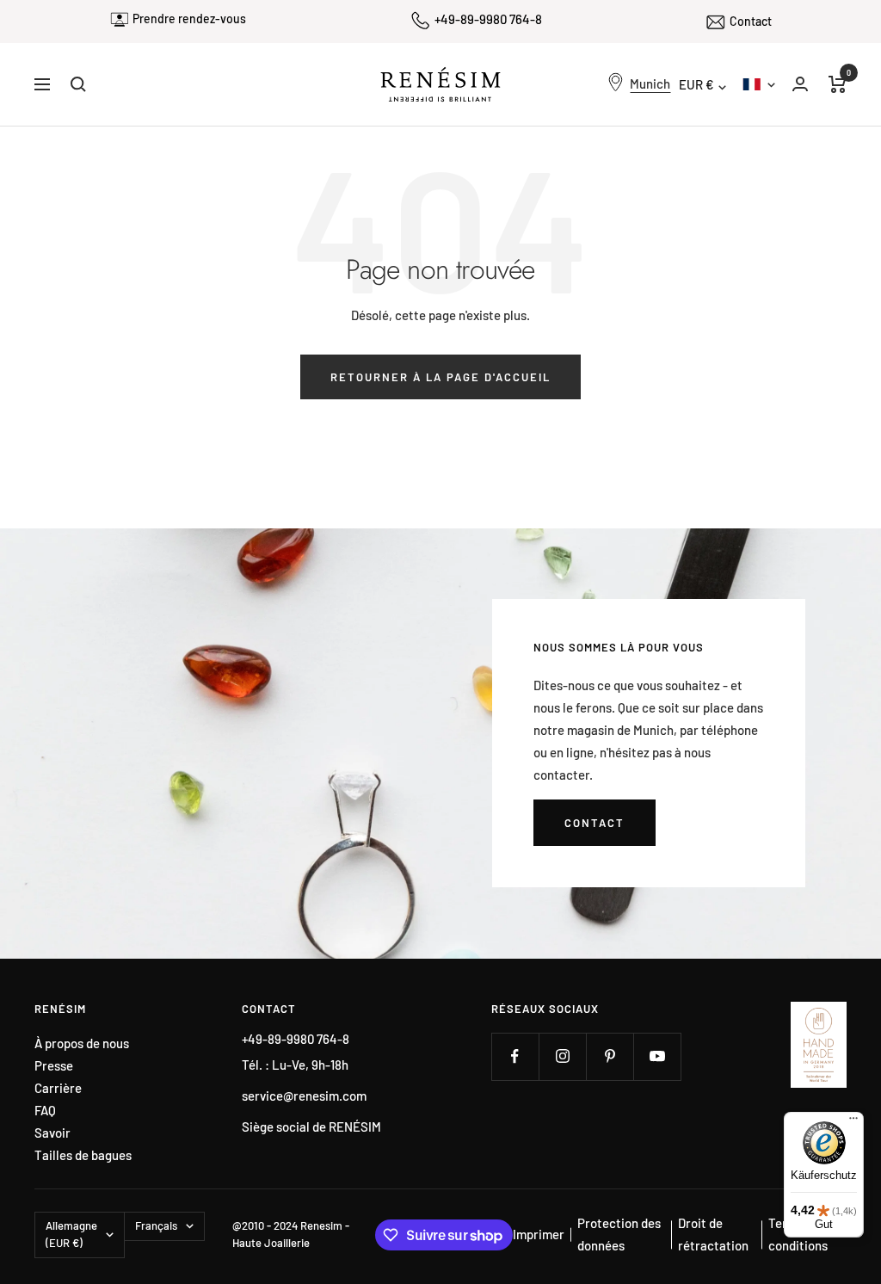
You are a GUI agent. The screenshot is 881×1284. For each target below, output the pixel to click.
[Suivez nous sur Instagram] (562, 1056)
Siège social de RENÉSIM (311, 1126)
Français (758, 84)
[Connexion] (800, 84)
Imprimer (538, 1234)
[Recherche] (78, 84)
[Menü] (853, 1122)
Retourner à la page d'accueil (440, 377)
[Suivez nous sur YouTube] (657, 1056)
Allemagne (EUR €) (71, 1234)
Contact (751, 21)
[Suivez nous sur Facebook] (515, 1056)
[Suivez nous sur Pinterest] (609, 1056)
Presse (53, 1065)
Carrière (58, 1088)
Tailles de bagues (83, 1155)
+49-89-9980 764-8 (488, 19)
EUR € (696, 84)
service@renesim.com (304, 1095)
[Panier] (838, 84)
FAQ (45, 1110)
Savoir (52, 1133)
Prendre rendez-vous (189, 18)
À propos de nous (81, 1043)
